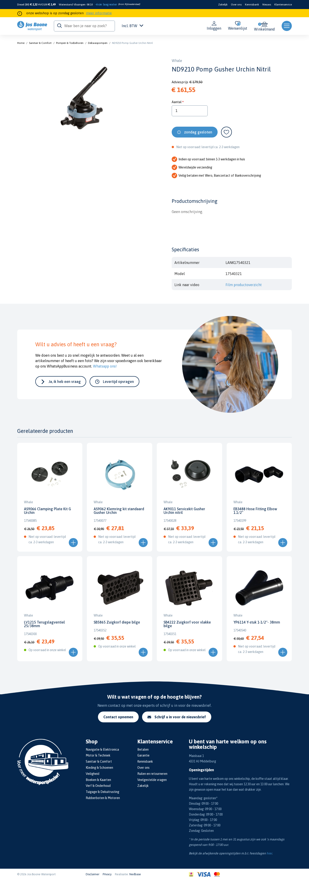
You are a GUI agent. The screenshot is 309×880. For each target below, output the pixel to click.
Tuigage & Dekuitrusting (102, 792)
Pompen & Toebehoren (69, 43)
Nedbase (135, 874)
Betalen (143, 749)
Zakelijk (223, 4)
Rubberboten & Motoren (103, 798)
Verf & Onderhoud (98, 785)
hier (269, 853)
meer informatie (99, 13)
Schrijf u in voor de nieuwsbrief (180, 717)
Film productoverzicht (244, 285)
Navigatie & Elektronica (102, 749)
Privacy (107, 874)
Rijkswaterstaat (132, 4)
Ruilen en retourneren (152, 774)
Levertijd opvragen (118, 382)
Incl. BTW (129, 26)
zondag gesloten (198, 132)
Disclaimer (92, 874)
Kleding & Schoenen (99, 767)
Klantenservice (283, 4)
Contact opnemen (118, 717)
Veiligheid (92, 774)
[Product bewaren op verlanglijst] (226, 132)
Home (20, 43)
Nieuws (266, 4)
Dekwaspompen (97, 43)
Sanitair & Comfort (40, 43)
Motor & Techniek (98, 755)
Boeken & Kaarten (98, 780)
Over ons (236, 4)
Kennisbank (252, 4)
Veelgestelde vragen (152, 780)
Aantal (176, 102)
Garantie (143, 755)
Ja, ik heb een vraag (65, 382)
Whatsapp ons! (105, 366)
